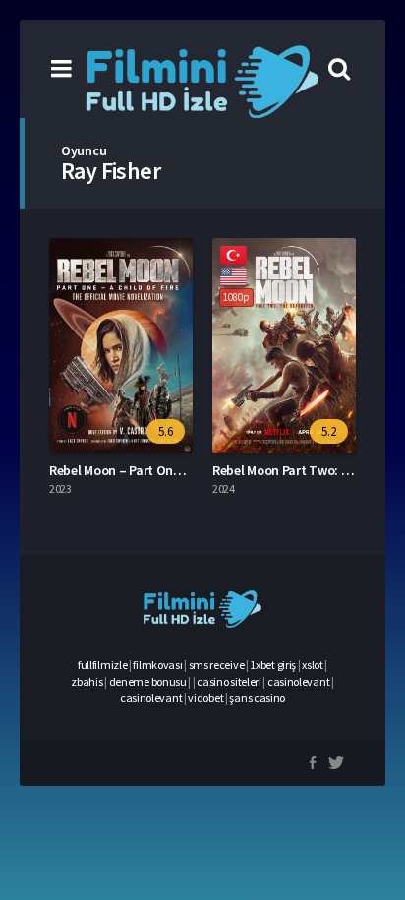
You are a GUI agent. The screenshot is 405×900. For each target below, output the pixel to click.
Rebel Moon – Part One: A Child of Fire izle (169, 470)
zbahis (86, 681)
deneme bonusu (148, 681)
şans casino (257, 697)
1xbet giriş (273, 664)
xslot (312, 664)
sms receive (217, 664)
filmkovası (157, 664)
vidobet (205, 697)
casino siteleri (229, 681)
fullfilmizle (102, 664)
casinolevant (298, 681)
